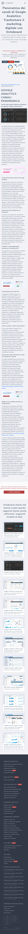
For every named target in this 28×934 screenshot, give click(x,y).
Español (14, 916)
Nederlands (14, 918)
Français (7, 921)
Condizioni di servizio (9, 929)
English (7, 916)
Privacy (5, 927)
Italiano (14, 921)
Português (7, 918)
